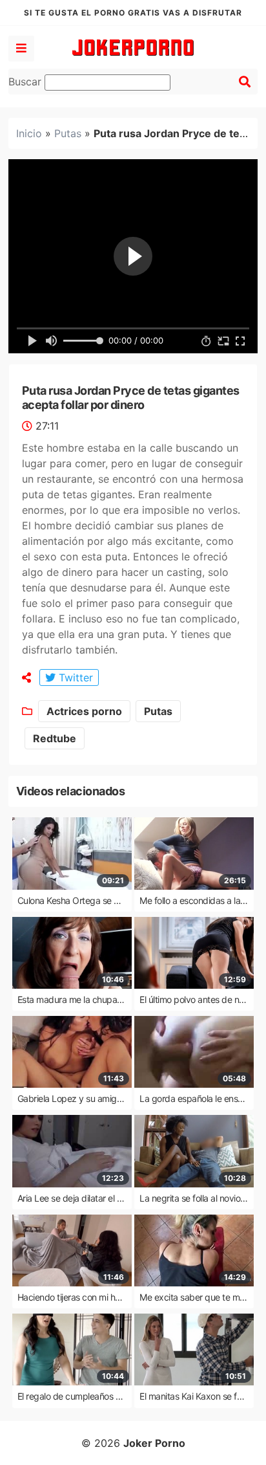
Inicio (29, 133)
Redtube (54, 738)
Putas (67, 133)
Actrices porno (84, 711)
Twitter (74, 677)
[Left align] (21, 48)
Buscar (26, 81)
